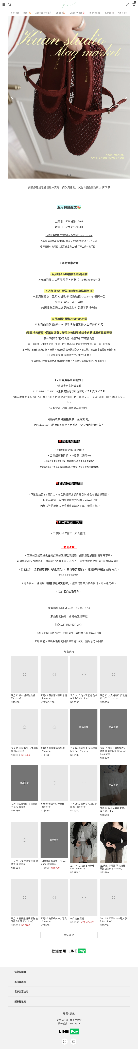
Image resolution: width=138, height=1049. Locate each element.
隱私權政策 (20, 1003)
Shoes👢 (61, 12)
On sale (122, 12)
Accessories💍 (43, 12)
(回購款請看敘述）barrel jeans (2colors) (53, 868)
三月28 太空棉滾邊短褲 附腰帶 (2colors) (24, 864)
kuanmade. (95, 12)
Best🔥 (27, 12)
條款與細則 (20, 973)
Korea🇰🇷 (109, 12)
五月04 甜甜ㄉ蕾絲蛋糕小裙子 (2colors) (113, 811)
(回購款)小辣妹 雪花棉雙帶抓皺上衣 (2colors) (112, 868)
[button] (4, 5)
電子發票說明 (21, 993)
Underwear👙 (77, 12)
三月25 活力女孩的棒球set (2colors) (82, 868)
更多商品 (69, 936)
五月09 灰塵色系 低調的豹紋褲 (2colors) (83, 807)
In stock (14, 12)
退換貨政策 (20, 983)
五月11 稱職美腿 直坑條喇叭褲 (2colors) (24, 811)
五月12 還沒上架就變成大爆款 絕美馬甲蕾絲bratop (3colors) (113, 751)
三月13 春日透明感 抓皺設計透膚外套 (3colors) (24, 921)
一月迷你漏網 (77, 920)
